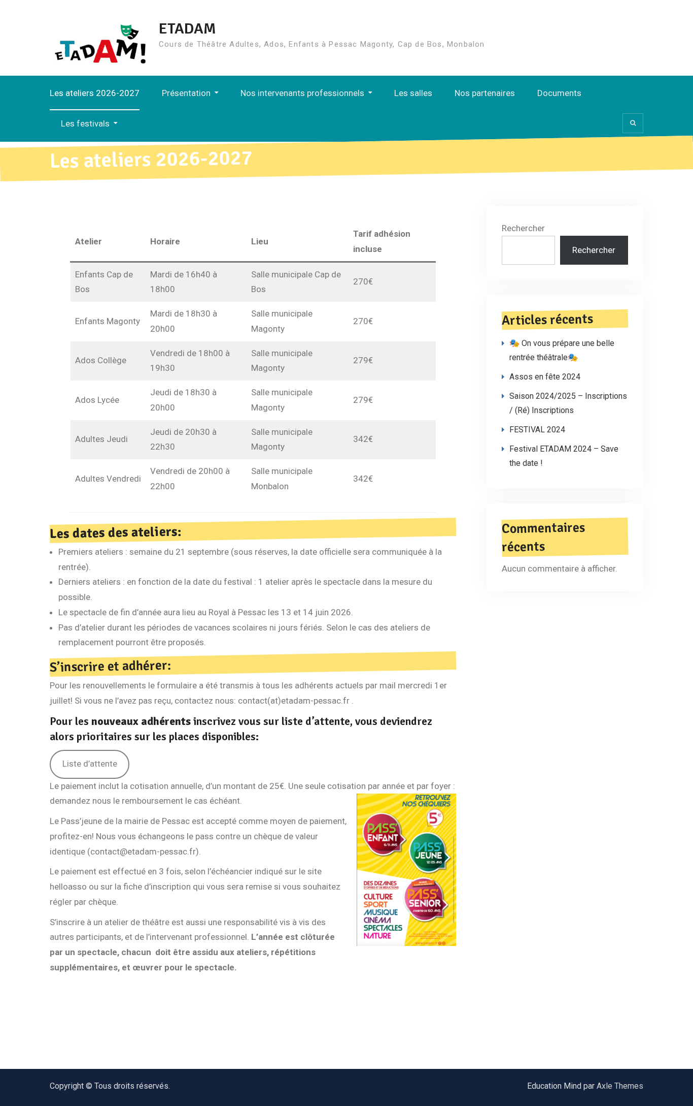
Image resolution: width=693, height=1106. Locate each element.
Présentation (186, 93)
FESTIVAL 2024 (537, 429)
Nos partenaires (485, 93)
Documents (559, 93)
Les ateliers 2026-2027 (95, 93)
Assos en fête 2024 (544, 377)
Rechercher (523, 228)
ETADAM (187, 28)
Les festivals (85, 123)
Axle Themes (620, 1086)
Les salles (413, 93)
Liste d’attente (89, 764)
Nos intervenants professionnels (302, 93)
